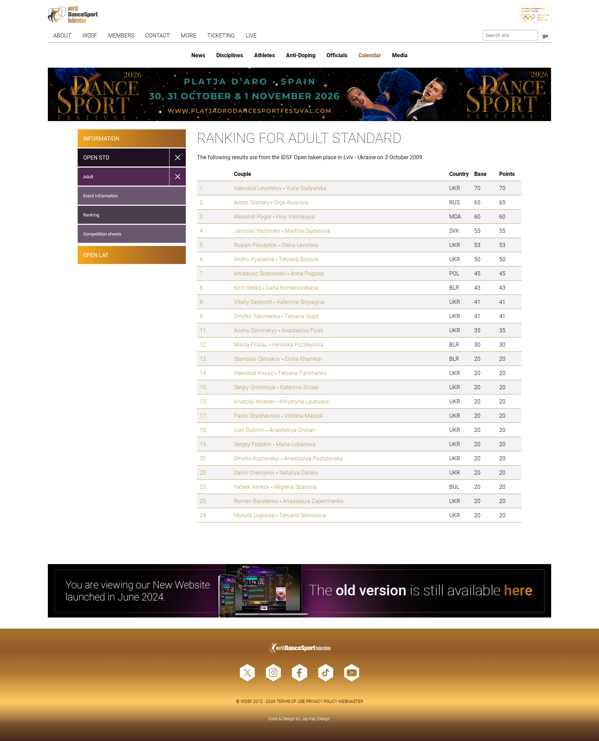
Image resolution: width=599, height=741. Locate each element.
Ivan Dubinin (249, 429)
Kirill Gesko (247, 287)
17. (203, 415)
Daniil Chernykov (254, 472)
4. (202, 230)
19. (203, 444)
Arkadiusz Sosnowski (260, 273)
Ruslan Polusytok (255, 244)
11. (203, 330)
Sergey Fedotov (252, 444)
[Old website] (300, 591)
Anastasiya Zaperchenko (313, 500)
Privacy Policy (321, 701)
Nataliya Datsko (298, 472)
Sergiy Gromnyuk (255, 387)
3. (202, 216)
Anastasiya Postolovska (313, 458)
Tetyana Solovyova (302, 515)
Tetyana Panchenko (302, 372)
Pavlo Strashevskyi (257, 415)
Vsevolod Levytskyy (258, 187)
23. (203, 500)
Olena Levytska (299, 244)
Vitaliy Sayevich (253, 301)
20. (203, 458)
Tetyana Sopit (302, 316)
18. (203, 429)
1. (202, 187)
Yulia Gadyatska (306, 187)
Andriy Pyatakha (254, 259)
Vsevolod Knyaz (253, 372)
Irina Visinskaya (295, 216)
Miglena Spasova (295, 486)
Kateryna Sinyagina (300, 301)
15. (203, 387)
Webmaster (350, 701)
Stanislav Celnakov (257, 358)
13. (203, 358)
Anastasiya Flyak (302, 330)
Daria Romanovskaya (292, 287)
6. (202, 259)
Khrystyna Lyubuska (304, 401)
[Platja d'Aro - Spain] (300, 94)
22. (203, 486)
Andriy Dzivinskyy (255, 330)
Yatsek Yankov (252, 486)
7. (202, 273)
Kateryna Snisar (299, 387)
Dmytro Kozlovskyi (256, 458)
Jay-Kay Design (316, 718)
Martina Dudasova (307, 230)
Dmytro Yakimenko (257, 316)
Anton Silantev (251, 202)
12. (203, 344)
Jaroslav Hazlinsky (257, 230)
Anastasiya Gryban (292, 429)
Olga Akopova (291, 202)
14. (203, 372)
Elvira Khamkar (303, 358)
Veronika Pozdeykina (297, 344)
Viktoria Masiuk (304, 415)
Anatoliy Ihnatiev (254, 401)
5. (202, 244)
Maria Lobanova (296, 444)
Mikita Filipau (250, 344)
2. (202, 202)
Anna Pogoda (307, 273)
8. (202, 287)
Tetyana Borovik (299, 259)
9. (202, 301)
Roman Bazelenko (256, 500)
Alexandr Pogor (252, 216)
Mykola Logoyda (254, 515)
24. (203, 515)
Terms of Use (291, 701)
